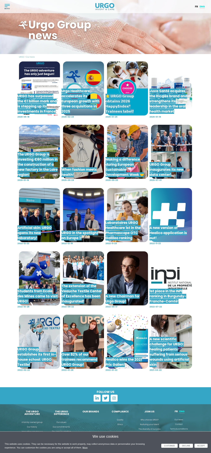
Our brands (90, 411)
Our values (61, 422)
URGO (21, 57)
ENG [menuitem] (202, 6)
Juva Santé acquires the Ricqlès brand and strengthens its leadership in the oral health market (168, 101)
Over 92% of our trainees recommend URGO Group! (79, 359)
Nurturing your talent (149, 424)
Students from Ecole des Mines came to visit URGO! (37, 296)
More (85, 447)
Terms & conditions (179, 429)
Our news (179, 419)
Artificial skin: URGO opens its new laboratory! (34, 232)
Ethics (120, 424)
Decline (186, 446)
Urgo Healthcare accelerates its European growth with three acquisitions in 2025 (80, 101)
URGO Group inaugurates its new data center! (167, 169)
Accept (201, 446)
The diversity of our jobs (149, 429)
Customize (169, 446)
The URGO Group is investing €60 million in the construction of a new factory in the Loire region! (37, 164)
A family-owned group (32, 422)
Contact (179, 424)
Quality (120, 419)
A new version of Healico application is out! (168, 232)
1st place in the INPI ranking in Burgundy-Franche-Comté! (168, 296)
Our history (32, 427)
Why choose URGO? (149, 419)
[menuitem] (196, 6)
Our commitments (61, 427)
